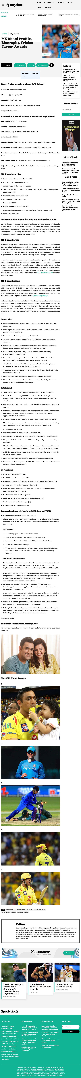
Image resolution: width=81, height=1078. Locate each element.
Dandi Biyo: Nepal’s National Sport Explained (70, 93)
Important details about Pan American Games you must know (50, 1027)
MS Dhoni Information (9, 912)
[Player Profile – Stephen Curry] (67, 972)
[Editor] (9, 931)
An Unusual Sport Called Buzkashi (26, 14)
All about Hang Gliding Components (50, 1046)
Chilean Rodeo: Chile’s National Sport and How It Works (69, 78)
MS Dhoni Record (22, 912)
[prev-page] (16, 15)
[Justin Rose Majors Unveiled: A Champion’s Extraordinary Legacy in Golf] (13, 972)
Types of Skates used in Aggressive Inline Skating (50, 1040)
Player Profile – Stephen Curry (64, 985)
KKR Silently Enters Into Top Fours (68, 14)
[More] (51, 65)
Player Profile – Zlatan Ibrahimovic (45, 14)
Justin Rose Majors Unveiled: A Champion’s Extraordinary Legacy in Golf (13, 989)
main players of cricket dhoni (15, 910)
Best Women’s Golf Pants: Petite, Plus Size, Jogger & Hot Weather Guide (70, 171)
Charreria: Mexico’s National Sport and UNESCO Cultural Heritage (70, 86)
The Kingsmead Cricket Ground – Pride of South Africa (71, 190)
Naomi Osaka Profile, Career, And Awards (40, 986)
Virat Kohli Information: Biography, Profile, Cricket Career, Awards (70, 183)
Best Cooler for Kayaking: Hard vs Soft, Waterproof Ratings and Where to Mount (70, 208)
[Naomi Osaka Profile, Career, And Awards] (40, 972)
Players (46, 54)
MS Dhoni (29, 910)
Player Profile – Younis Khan (70, 196)
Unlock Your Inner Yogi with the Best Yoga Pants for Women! (70, 164)
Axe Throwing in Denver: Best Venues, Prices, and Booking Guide (71, 201)
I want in (71, 114)
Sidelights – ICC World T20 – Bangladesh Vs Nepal (50, 1034)
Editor (4, 34)
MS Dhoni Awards (39, 910)
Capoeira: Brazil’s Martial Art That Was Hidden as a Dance (71, 71)
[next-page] (79, 15)
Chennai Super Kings (40, 295)
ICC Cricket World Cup (45, 272)
